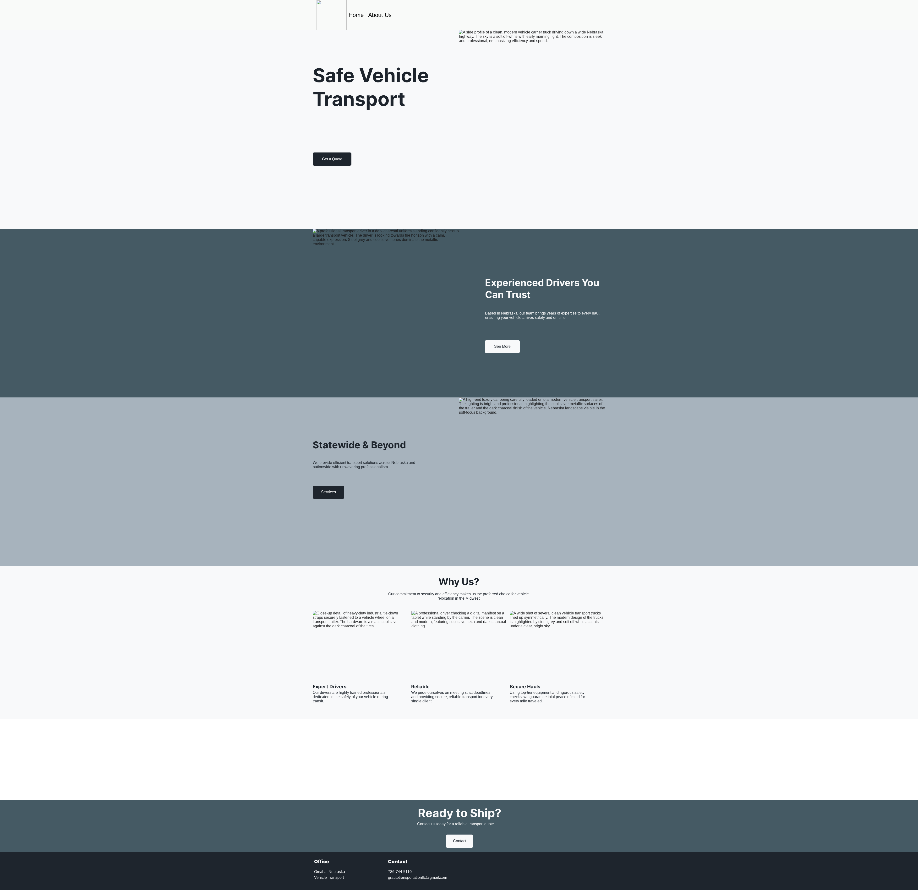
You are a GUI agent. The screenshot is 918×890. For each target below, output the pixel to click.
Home (356, 15)
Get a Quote (332, 159)
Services (328, 492)
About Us (380, 15)
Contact (459, 841)
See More (502, 346)
